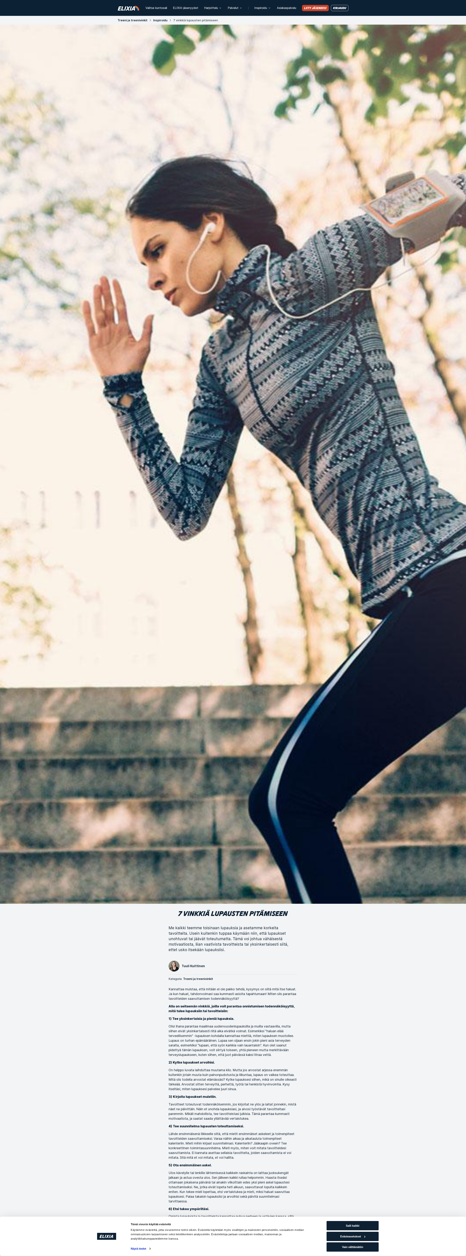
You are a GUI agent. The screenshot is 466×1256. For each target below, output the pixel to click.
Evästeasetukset (350, 1236)
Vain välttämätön (352, 1247)
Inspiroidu (160, 20)
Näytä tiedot (138, 1248)
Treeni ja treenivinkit (132, 20)
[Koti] (128, 8)
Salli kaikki (352, 1225)
